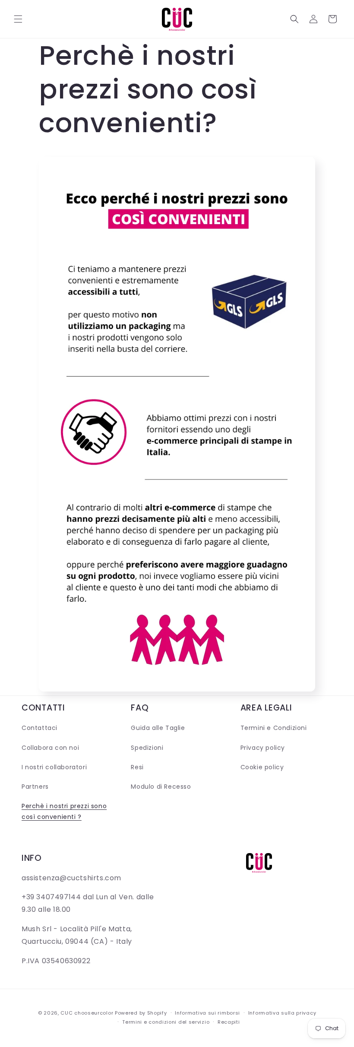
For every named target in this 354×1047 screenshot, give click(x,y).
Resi (137, 767)
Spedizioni (147, 747)
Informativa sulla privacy (282, 1012)
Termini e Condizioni (273, 727)
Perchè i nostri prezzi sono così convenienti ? (64, 811)
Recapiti (229, 1021)
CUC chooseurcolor (86, 1012)
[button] (18, 19)
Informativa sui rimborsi (207, 1012)
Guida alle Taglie (158, 727)
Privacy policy (262, 747)
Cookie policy (262, 767)
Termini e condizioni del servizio (165, 1021)
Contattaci (39, 727)
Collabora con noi (50, 747)
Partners (35, 786)
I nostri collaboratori (54, 767)
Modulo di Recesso (161, 786)
